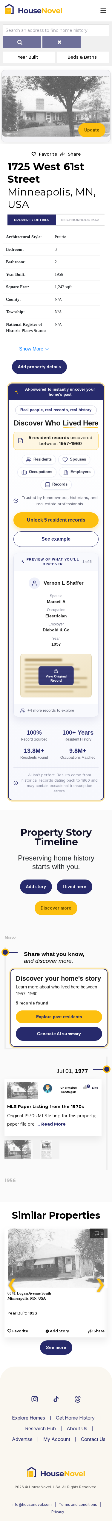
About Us (77, 1428)
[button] (70, 154)
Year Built (28, 57)
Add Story (59, 1331)
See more (56, 1347)
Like (93, 1087)
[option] (56, 1283)
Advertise (22, 1439)
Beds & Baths (82, 57)
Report (92, 1130)
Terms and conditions (78, 1504)
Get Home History (75, 1418)
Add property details (39, 366)
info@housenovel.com (32, 1504)
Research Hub (40, 1428)
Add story (36, 886)
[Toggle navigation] (103, 11)
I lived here (74, 886)
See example (56, 539)
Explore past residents (59, 1016)
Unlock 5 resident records (56, 519)
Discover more (56, 907)
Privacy (57, 1511)
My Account (56, 1439)
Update (91, 129)
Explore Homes (28, 1418)
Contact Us (93, 1439)
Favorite (48, 154)
